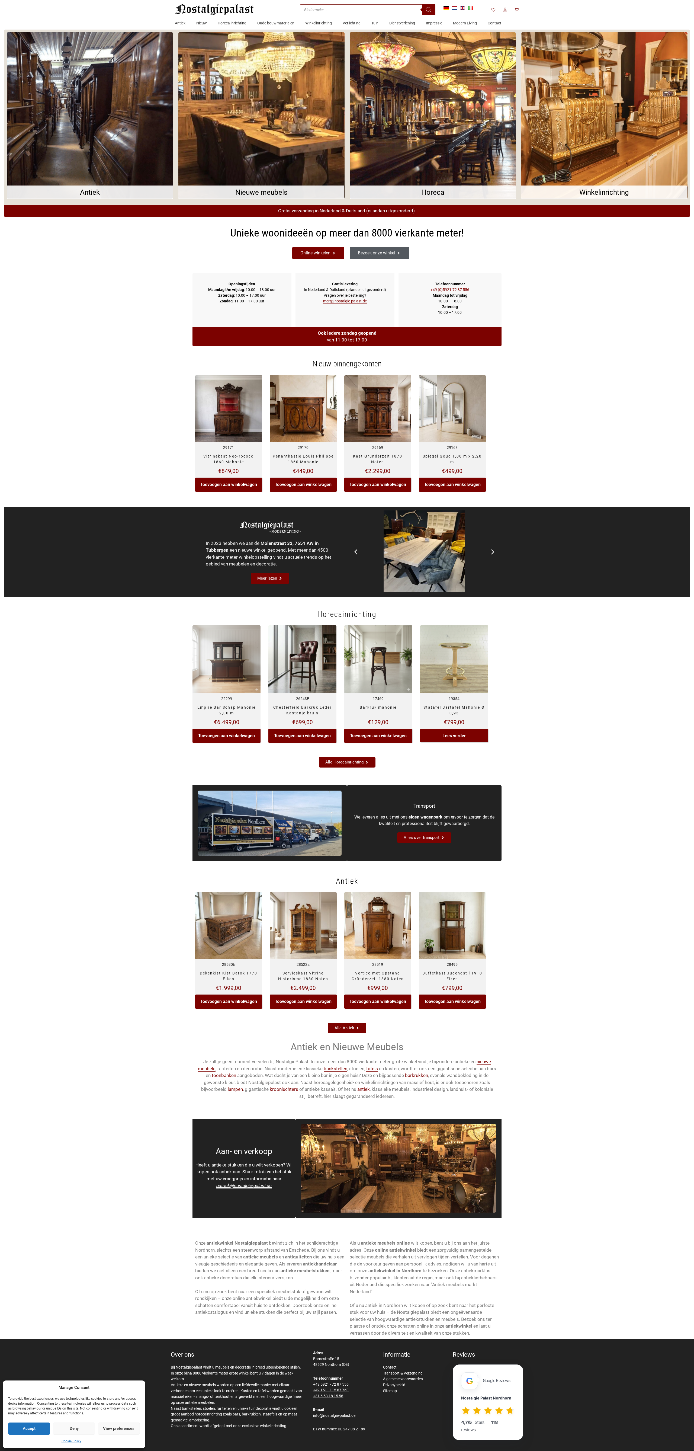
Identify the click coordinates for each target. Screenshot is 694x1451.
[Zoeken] (428, 9)
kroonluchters (284, 1089)
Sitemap (390, 1391)
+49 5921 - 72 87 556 (331, 1384)
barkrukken (416, 1075)
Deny (74, 1428)
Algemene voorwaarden (403, 1379)
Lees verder (454, 735)
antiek (363, 1089)
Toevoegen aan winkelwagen (228, 484)
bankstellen (335, 1068)
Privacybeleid (394, 1385)
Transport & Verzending (403, 1373)
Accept (29, 1428)
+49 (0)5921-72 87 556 (449, 289)
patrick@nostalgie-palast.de (244, 1185)
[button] (355, 552)
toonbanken (224, 1075)
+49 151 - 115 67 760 (331, 1390)
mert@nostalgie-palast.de (345, 301)
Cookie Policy (71, 1441)
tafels (372, 1068)
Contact (390, 1367)
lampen (235, 1089)
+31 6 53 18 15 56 (328, 1396)
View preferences (118, 1428)
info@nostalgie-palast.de (334, 1415)
